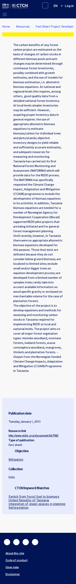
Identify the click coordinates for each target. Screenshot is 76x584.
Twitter (16, 542)
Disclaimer (12, 574)
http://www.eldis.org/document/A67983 (33, 435)
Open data (12, 567)
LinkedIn (25, 542)
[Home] (15, 6)
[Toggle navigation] (4, 14)
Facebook (7, 542)
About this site (14, 553)
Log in (69, 6)
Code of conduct (16, 560)
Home (6, 26)
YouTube (35, 542)
